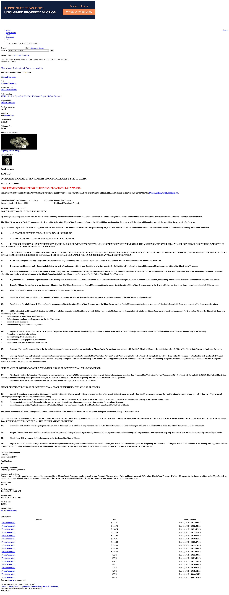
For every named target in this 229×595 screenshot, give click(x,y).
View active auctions (9, 90)
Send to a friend (19, 68)
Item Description (9, 77)
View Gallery (13, 151)
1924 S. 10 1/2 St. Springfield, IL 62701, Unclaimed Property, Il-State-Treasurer (31, 96)
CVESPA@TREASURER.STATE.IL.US (163, 193)
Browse (4, 50)
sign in (11, 580)
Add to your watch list (34, 68)
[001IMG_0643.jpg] (7, 165)
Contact (4, 586)
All (15, 55)
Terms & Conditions (50, 586)
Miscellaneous (23, 55)
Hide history (6, 68)
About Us (18, 586)
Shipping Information (32, 586)
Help (11, 586)
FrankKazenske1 (8, 103)
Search (4, 48)
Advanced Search (37, 48)
